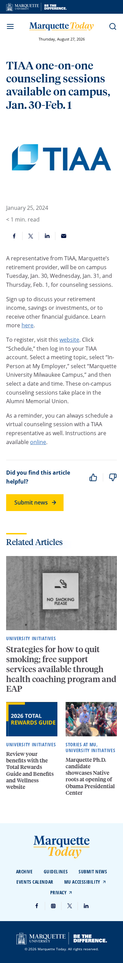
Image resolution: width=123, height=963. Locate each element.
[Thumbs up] (93, 477)
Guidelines (56, 871)
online (38, 441)
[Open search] (113, 26)
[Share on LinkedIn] (47, 236)
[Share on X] (31, 236)
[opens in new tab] (36, 7)
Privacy (58, 892)
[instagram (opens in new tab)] (53, 906)
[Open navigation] (10, 26)
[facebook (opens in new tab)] (37, 906)
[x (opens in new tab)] (70, 906)
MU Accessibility (82, 882)
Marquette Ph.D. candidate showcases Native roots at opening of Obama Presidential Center (90, 776)
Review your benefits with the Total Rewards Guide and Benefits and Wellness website (30, 770)
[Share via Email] (63, 236)
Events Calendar (34, 882)
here (27, 325)
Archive (24, 871)
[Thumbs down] (113, 477)
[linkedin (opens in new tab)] (86, 906)
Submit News (93, 871)
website (69, 339)
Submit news (31, 502)
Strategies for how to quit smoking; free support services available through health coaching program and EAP (61, 669)
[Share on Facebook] (14, 236)
